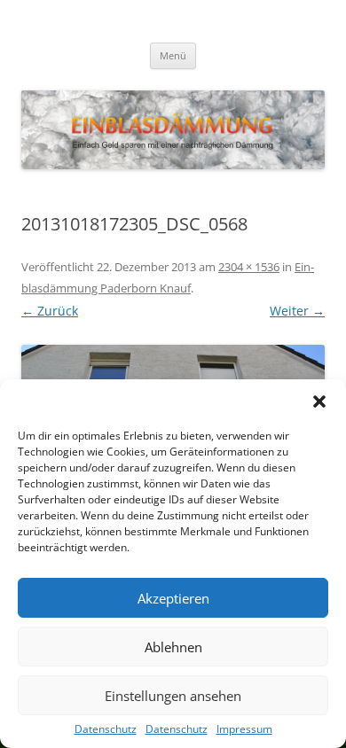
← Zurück (49, 310)
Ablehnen (173, 647)
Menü (173, 55)
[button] (319, 401)
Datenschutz (106, 729)
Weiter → (297, 310)
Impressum (244, 729)
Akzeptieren (173, 598)
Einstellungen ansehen (173, 696)
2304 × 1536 (248, 267)
